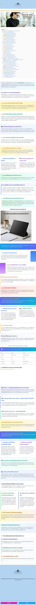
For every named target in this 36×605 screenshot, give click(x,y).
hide (6, 29)
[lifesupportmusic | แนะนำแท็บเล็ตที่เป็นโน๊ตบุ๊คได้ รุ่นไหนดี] (18, 4)
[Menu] (1, 4)
